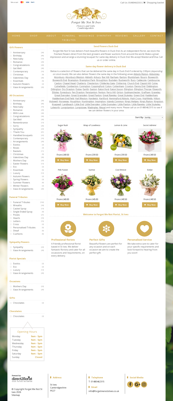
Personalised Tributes (24, 227)
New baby (18, 58)
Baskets (17, 151)
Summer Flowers (21, 182)
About (51, 35)
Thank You (18, 132)
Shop (34, 35)
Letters (16, 221)
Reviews (121, 35)
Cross (16, 224)
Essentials (18, 80)
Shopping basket (155, 2)
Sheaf (16, 230)
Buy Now (64, 160)
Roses (16, 147)
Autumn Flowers (21, 83)
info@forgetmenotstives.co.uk (104, 391)
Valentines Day (20, 77)
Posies (16, 214)
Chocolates (18, 302)
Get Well (17, 68)
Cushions (18, 233)
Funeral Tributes (69, 37)
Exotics (16, 144)
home (16, 35)
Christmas (18, 74)
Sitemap (16, 395)
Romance (17, 61)
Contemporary (20, 71)
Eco (15, 166)
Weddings (86, 35)
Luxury (16, 173)
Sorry (16, 125)
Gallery (139, 35)
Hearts (16, 218)
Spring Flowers (20, 179)
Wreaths (17, 205)
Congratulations (21, 65)
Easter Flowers (20, 163)
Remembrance (20, 122)
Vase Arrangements (23, 87)
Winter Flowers (20, 185)
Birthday (17, 55)
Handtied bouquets (23, 135)
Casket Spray (19, 208)
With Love (18, 113)
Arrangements (20, 141)
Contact (156, 35)
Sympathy (104, 35)
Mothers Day (19, 160)
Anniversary (19, 52)
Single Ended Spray (22, 211)
